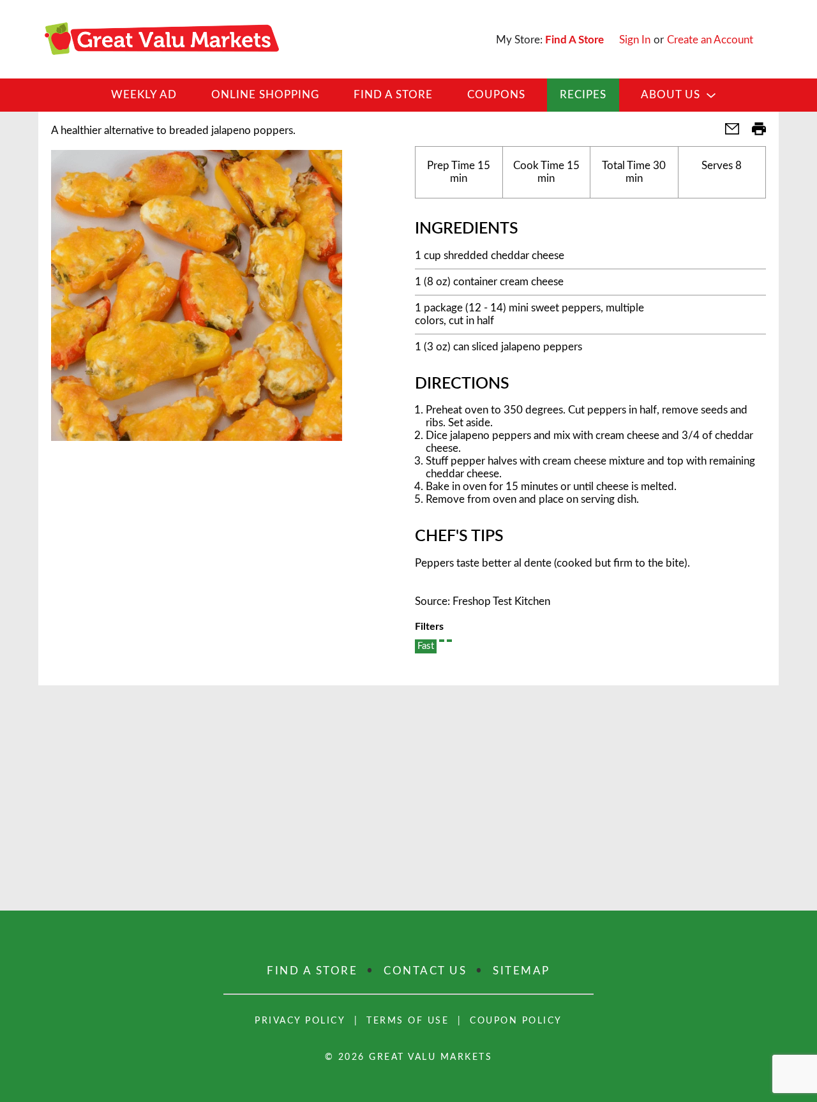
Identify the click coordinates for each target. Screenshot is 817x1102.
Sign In (634, 39)
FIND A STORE (312, 970)
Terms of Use (407, 1020)
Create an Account (710, 39)
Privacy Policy (300, 1020)
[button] (727, 133)
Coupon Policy (516, 1020)
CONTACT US (425, 970)
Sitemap (521, 970)
